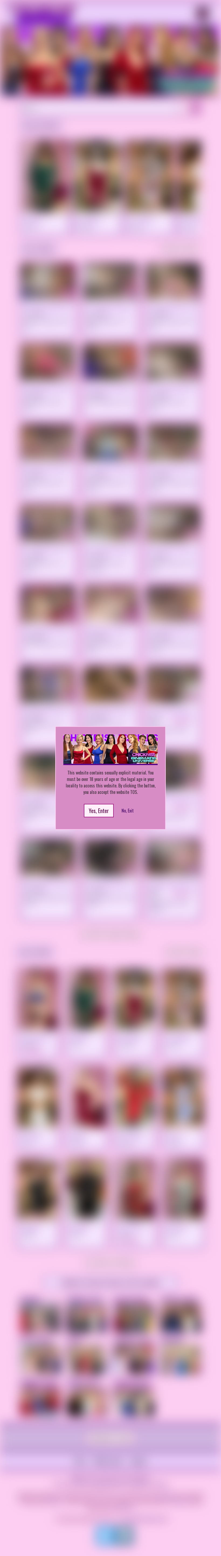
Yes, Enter (99, 811)
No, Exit (128, 810)
